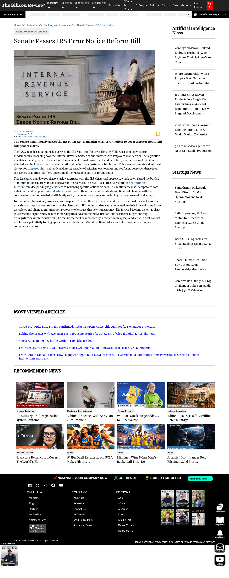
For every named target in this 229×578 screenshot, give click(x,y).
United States (125, 531)
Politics (154, 5)
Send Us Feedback (83, 519)
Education (115, 5)
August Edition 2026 (182, 495)
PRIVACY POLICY (160, 542)
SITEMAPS (210, 542)
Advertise (79, 503)
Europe (122, 514)
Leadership (99, 2)
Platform (66, 2)
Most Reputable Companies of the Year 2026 (183, 517)
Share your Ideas (83, 525)
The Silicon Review (23, 131)
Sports (166, 5)
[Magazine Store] (9, 556)
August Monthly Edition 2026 (167, 496)
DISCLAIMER (174, 542)
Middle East (124, 519)
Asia (120, 497)
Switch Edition (11, 14)
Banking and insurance (57, 25)
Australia (123, 509)
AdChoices (79, 514)
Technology (82, 2)
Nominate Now (37, 519)
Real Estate (198, 5)
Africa (121, 503)
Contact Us (79, 509)
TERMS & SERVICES (144, 542)
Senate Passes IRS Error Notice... (96, 25)
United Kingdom (127, 525)
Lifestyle (141, 5)
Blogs (32, 503)
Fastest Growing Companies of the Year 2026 (198, 498)
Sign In (210, 5)
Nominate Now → (190, 478)
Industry (52, 2)
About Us (79, 497)
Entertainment (182, 5)
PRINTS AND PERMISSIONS (193, 542)
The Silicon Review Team (34, 136)
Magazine (34, 497)
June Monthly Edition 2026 (198, 515)
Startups (33, 509)
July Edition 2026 (167, 512)
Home (17, 25)
